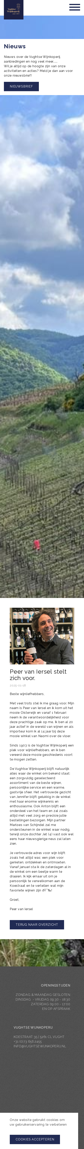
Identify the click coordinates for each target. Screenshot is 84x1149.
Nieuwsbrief (21, 86)
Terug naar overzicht (37, 924)
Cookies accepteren (35, 1139)
